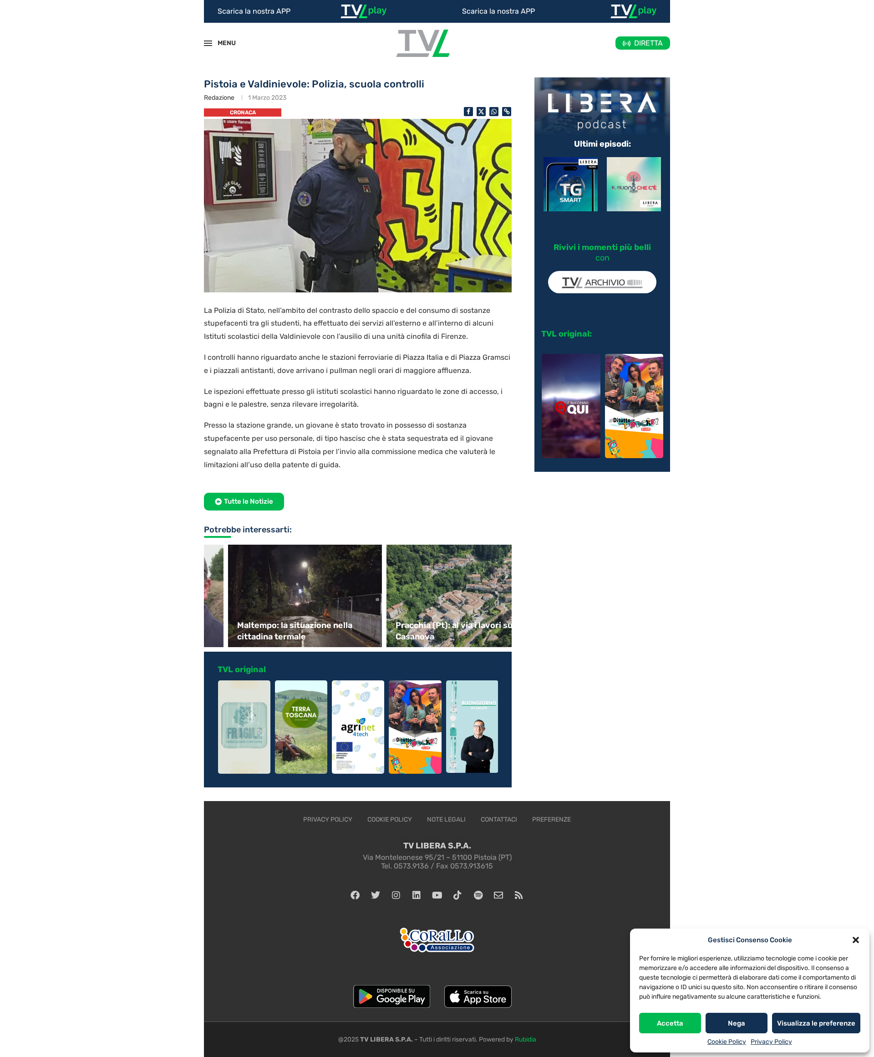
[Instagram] (396, 895)
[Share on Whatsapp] (493, 111)
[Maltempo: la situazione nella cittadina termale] (279, 596)
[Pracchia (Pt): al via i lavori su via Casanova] (437, 596)
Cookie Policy (726, 1042)
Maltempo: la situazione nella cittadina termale (268, 631)
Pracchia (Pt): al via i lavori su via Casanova (434, 631)
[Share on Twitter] (481, 111)
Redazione (219, 98)
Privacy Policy (771, 1042)
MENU (222, 43)
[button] (855, 940)
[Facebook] (355, 895)
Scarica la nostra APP (254, 11)
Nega (736, 1023)
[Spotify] (478, 895)
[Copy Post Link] (506, 111)
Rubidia (525, 1039)
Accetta (670, 1023)
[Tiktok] (457, 895)
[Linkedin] (416, 895)
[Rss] (519, 895)
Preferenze (551, 819)
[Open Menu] (208, 43)
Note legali (446, 819)
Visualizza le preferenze (816, 1023)
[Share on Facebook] (468, 111)
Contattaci (499, 819)
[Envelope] (498, 895)
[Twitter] (375, 895)
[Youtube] (437, 895)
